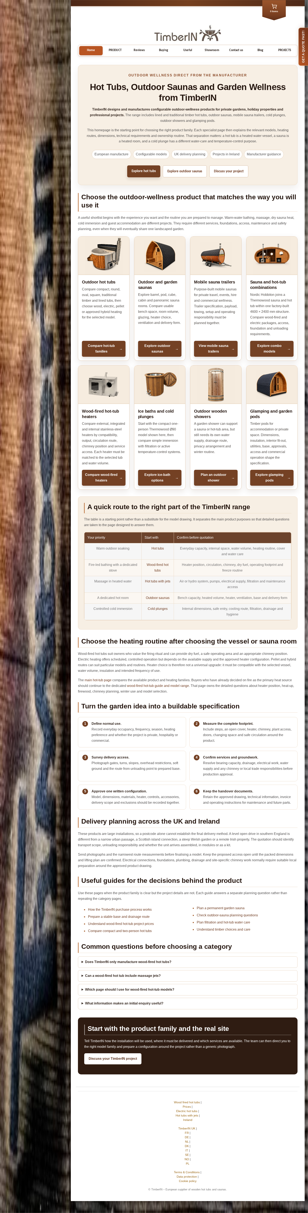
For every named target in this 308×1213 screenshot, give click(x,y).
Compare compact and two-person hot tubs (120, 931)
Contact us (236, 50)
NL (187, 1141)
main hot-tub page (98, 680)
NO (187, 1159)
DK (187, 1146)
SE (187, 1154)
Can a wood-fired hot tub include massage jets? (123, 975)
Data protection (187, 1176)
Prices (187, 1106)
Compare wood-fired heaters (103, 477)
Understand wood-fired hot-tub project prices (121, 924)
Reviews (139, 50)
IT (187, 1150)
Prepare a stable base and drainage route (119, 916)
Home (91, 50)
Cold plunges (158, 608)
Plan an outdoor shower (218, 477)
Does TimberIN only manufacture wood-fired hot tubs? (128, 962)
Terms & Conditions (187, 1172)
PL (188, 1163)
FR (187, 1132)
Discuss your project (229, 171)
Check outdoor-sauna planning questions (227, 915)
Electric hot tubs (187, 1111)
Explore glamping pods (273, 477)
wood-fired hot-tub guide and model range (158, 686)
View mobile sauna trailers (217, 348)
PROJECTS (284, 50)
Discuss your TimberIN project (113, 1058)
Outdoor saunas (158, 598)
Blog (260, 50)
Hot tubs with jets (157, 581)
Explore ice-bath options (161, 477)
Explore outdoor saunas (184, 171)
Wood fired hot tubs (187, 1102)
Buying (163, 50)
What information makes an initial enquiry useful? (124, 1003)
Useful (187, 50)
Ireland (187, 1120)
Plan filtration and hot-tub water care (223, 922)
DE (187, 1137)
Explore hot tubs (144, 171)
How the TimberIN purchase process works (120, 909)
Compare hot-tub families (105, 348)
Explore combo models (274, 348)
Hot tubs (157, 548)
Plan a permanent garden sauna (221, 908)
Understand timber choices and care (223, 929)
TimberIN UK (187, 1128)
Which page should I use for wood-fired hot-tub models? (129, 989)
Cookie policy (188, 1181)
